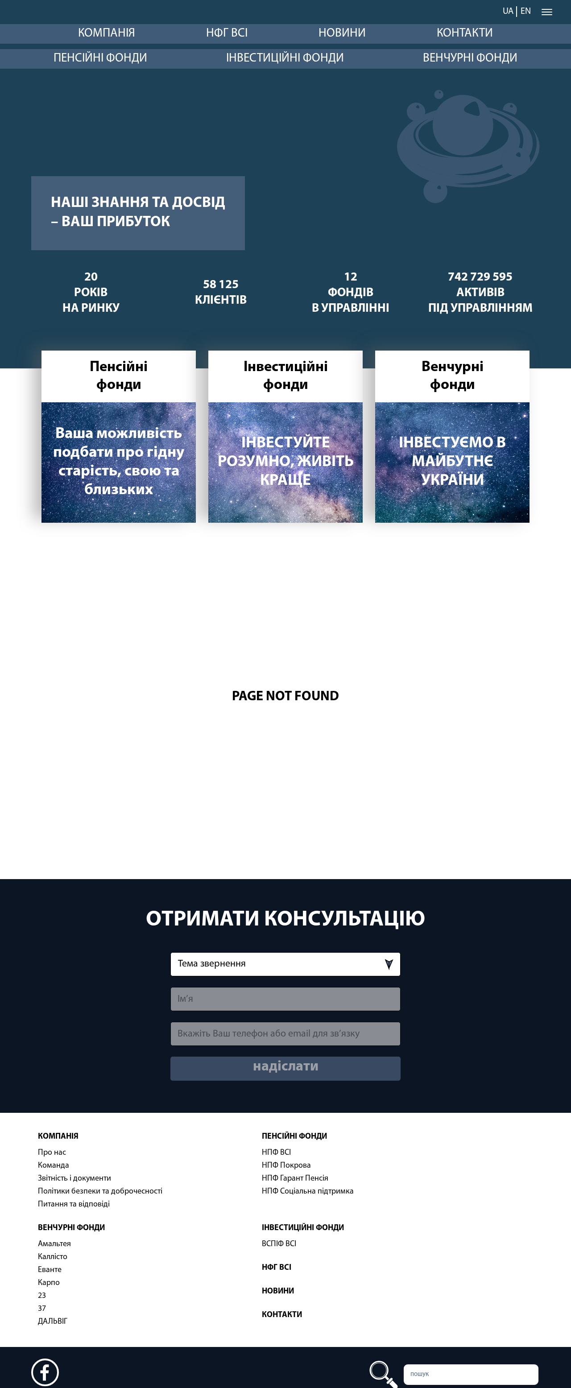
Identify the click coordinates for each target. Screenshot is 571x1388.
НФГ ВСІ (227, 34)
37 (42, 1309)
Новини (342, 34)
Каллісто (52, 1257)
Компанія (106, 34)
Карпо (49, 1283)
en (526, 11)
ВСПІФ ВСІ (279, 1244)
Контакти (465, 34)
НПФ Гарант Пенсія (295, 1179)
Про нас (52, 1153)
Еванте (50, 1270)
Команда (53, 1166)
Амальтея (54, 1244)
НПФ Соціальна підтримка (308, 1192)
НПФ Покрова (286, 1166)
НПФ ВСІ (276, 1153)
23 (42, 1296)
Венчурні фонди (470, 59)
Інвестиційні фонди (285, 59)
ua (508, 11)
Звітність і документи (74, 1179)
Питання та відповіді (74, 1205)
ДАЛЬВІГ (52, 1322)
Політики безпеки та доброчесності (100, 1192)
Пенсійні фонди (100, 59)
